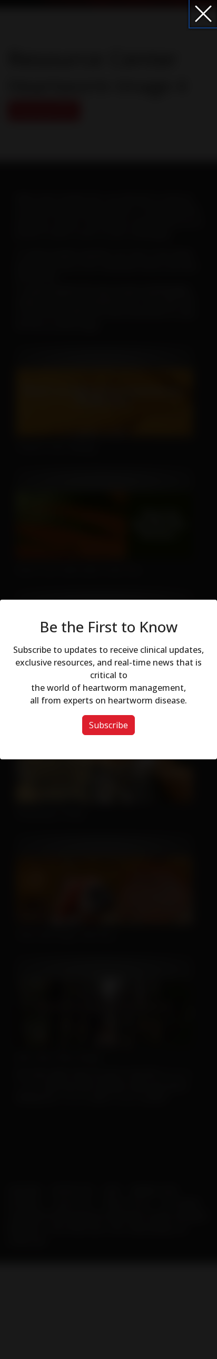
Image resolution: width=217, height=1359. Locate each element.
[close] (203, 13)
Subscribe (108, 725)
